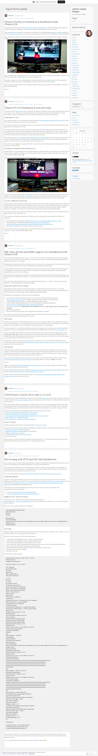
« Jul (73, 147)
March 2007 (75, 97)
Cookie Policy (32, 753)
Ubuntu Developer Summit (21, 400)
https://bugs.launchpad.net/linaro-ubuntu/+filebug (18, 359)
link (27, 272)
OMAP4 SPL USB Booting (11, 431)
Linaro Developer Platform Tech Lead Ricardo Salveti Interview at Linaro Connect (26, 416)
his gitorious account (14, 34)
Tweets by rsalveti (76, 178)
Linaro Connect (46, 398)
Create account (75, 115)
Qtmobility (59, 32)
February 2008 (75, 86)
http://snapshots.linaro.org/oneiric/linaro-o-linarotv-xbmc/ (46, 370)
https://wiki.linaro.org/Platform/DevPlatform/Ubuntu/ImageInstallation (25, 304)
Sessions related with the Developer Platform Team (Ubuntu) (21, 412)
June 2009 (74, 63)
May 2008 (74, 81)
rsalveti (10, 15)
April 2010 (74, 56)
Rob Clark (14, 32)
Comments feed (75, 122)
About (73, 21)
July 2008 (74, 77)
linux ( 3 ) (27, 104)
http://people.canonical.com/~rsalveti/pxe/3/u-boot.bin (25, 494)
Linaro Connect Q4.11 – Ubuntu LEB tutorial (16, 417)
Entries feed (75, 120)
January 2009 (75, 67)
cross (24, 434)
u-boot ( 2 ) (30, 391)
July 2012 (74, 40)
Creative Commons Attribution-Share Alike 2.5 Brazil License (82, 161)
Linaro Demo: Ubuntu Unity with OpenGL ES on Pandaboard (21, 414)
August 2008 (75, 74)
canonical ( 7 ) (17, 18)
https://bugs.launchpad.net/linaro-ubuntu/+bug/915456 (29, 365)
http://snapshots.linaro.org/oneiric (15, 299)
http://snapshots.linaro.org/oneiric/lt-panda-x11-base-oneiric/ (27, 371)
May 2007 (74, 93)
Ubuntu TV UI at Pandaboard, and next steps (28, 107)
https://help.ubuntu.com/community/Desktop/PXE (17, 501)
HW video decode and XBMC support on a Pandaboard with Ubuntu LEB (36, 253)
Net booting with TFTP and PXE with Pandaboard (30, 459)
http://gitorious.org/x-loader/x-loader (54, 481)
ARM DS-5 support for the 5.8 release (15, 433)
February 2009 (75, 65)
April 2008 (74, 84)
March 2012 (75, 44)
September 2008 (76, 72)
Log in (73, 117)
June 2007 (74, 91)
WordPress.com (76, 124)
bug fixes (14, 436)
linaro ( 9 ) (23, 18)
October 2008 (75, 70)
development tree (62, 330)
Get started (61, 1)
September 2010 (76, 54)
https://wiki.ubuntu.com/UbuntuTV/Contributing (52, 120)
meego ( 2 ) (32, 104)
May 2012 (74, 42)
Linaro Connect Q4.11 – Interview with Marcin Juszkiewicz (20, 419)
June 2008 (74, 79)
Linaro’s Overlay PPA (48, 80)
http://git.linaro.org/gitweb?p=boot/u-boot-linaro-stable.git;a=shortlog (43, 474)
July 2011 (74, 51)
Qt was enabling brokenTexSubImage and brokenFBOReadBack (33, 137)
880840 (40, 265)
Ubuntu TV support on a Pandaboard (35, 27)
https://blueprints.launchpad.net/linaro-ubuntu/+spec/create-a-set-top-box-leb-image (45, 342)
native (29, 434)
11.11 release (43, 425)
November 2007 (76, 88)
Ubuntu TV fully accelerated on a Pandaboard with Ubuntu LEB (31, 23)
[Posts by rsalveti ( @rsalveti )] (6, 16)
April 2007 (74, 95)
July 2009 (74, 61)
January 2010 (75, 58)
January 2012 (75, 47)
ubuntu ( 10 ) (31, 18)
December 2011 (75, 49)
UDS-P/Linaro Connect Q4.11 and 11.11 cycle (28, 394)
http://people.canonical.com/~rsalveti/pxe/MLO (24, 492)
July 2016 (74, 37)
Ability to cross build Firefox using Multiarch (17, 429)
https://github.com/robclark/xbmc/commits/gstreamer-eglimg (45, 221)
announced (18, 111)
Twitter (75, 176)
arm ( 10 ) (12, 18)
